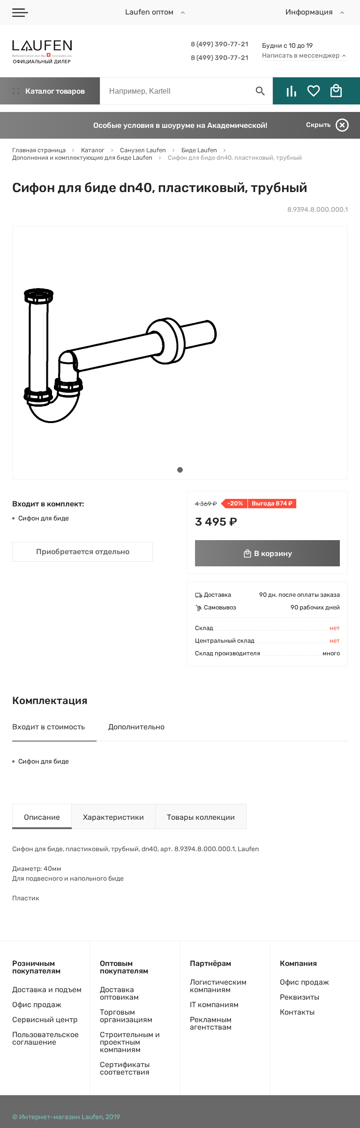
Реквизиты (299, 997)
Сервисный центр (45, 1019)
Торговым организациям (126, 1016)
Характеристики (113, 817)
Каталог (54, 91)
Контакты (297, 1012)
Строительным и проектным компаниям (130, 1042)
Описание (42, 817)
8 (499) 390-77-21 (219, 44)
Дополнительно (136, 726)
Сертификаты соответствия (125, 1068)
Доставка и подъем (47, 989)
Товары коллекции (201, 817)
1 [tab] (180, 470)
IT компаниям (214, 1004)
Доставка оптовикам (119, 993)
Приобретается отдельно (82, 551)
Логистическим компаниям (218, 986)
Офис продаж (36, 1004)
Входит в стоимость (48, 726)
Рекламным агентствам (211, 1023)
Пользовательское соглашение (45, 1038)
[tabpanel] (117, 352)
